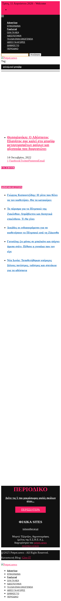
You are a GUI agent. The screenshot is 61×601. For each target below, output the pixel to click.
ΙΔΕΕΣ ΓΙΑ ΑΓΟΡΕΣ (16, 42)
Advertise (12, 23)
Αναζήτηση (35, 55)
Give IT (26, 557)
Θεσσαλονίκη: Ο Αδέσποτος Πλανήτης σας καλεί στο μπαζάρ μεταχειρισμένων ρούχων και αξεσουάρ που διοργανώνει (31, 143)
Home (10, 10)
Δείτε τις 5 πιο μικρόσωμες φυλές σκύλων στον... (30, 499)
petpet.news (40, 542)
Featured (12, 29)
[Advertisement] (30, 101)
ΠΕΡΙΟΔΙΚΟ (12, 48)
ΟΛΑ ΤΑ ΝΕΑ (13, 32)
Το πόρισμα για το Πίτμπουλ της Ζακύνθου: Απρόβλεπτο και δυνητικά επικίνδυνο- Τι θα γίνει (29, 213)
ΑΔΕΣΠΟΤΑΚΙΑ (14, 35)
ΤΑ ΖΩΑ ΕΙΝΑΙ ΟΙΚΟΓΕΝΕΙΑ (20, 39)
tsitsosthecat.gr (30, 529)
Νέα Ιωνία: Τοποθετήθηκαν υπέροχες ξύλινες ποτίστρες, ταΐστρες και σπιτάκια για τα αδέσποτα (32, 265)
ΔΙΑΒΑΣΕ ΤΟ (13, 45)
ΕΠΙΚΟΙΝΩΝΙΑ (13, 26)
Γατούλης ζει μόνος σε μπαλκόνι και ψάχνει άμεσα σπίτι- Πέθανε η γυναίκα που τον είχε (33, 246)
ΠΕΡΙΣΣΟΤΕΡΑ (30, 509)
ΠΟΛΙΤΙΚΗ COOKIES (30, 546)
